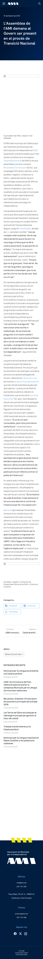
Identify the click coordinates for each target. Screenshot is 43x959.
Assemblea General (13, 160)
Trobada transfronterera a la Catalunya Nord (17, 728)
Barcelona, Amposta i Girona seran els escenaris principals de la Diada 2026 (20, 701)
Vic (7, 232)
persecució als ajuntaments (26, 381)
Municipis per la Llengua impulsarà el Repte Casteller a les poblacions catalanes (21, 740)
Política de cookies (21, 954)
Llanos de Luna (29, 378)
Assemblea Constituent (15, 167)
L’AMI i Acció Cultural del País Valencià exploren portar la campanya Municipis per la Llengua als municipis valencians (20, 686)
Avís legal (21, 951)
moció (9, 510)
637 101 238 (21, 886)
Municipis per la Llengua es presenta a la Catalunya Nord (21, 672)
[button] (12, 605)
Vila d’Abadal (25, 228)
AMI (35, 150)
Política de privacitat (21, 953)
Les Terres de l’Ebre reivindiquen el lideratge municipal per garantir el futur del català (20, 715)
